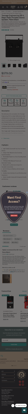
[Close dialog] (27, 192)
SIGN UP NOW (14, 215)
